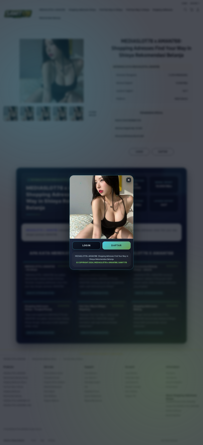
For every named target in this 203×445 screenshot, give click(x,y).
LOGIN (86, 245)
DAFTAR (116, 245)
